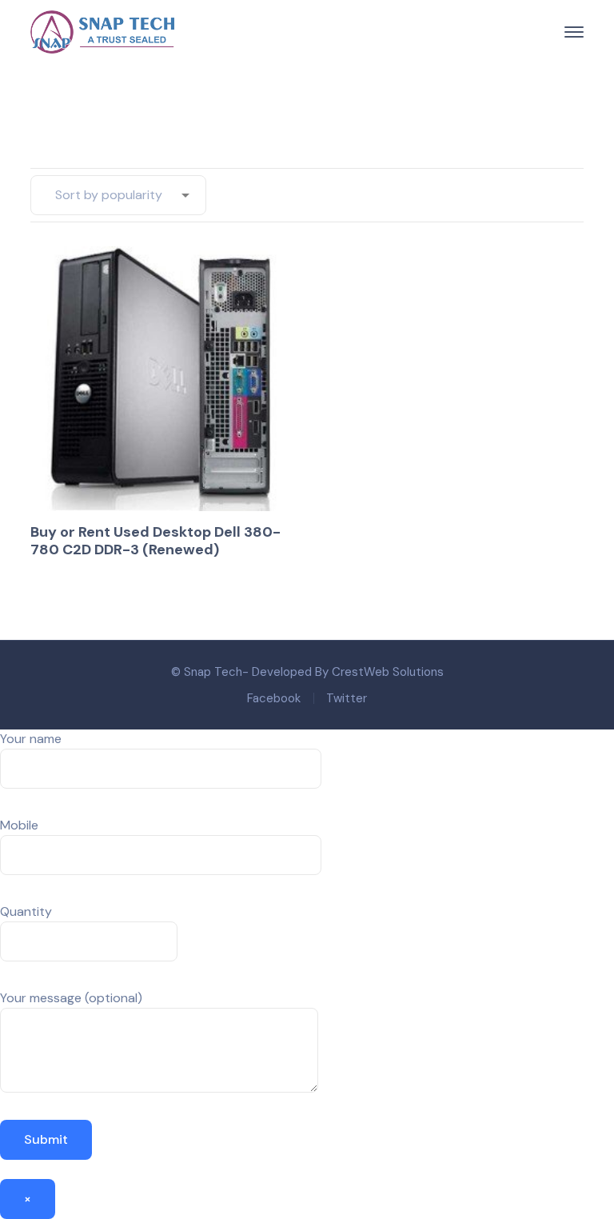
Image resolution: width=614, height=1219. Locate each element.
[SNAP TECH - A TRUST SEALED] (102, 30)
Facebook (274, 698)
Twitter (346, 698)
